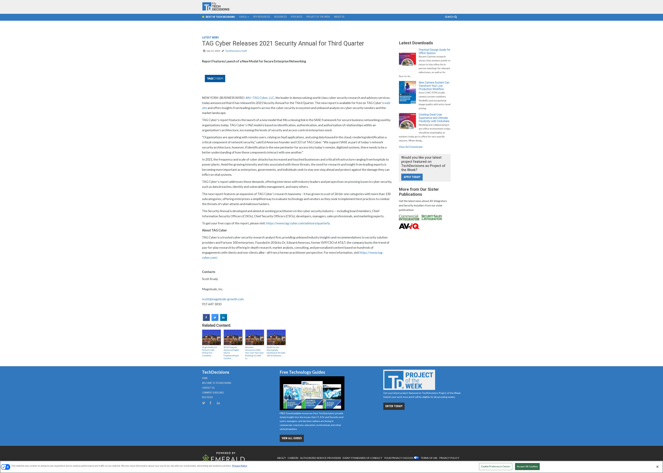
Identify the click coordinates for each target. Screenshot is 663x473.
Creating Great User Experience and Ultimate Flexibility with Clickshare (434, 118)
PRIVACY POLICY (449, 457)
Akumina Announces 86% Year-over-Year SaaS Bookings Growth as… (254, 353)
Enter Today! (393, 406)
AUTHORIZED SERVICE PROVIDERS (320, 457)
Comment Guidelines (213, 392)
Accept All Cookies (527, 466)
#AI (248, 97)
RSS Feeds (207, 397)
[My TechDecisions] (216, 9)
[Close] (657, 466)
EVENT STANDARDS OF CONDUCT (362, 457)
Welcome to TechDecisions (216, 383)
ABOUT (281, 457)
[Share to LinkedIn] (223, 320)
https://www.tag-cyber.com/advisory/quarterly (298, 223)
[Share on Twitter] (215, 320)
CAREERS (293, 457)
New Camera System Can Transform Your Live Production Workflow (434, 86)
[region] (331, 467)
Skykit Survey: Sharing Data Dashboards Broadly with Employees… (276, 351)
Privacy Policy (239, 465)
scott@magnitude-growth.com (223, 299)
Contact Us (208, 387)
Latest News (210, 37)
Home (205, 378)
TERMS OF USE (429, 457)
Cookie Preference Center (495, 466)
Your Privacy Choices (398, 457)
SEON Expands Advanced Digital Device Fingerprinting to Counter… (231, 353)
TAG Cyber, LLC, (264, 97)
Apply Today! (412, 177)
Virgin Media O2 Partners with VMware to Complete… (209, 351)
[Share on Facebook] (206, 320)
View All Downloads (411, 146)
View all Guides (292, 438)
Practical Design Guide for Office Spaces (434, 51)
